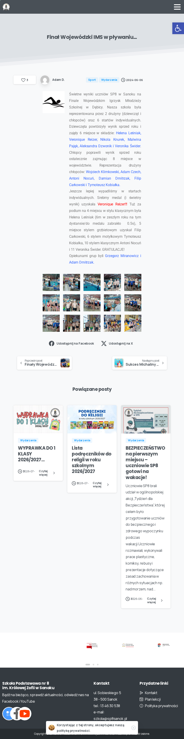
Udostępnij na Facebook (75, 343)
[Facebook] (17, 713)
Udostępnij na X (121, 343)
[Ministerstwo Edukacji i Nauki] (128, 645)
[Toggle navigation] (177, 7)
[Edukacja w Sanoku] (164, 645)
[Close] (133, 728)
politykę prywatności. (73, 730)
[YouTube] (24, 713)
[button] (178, 28)
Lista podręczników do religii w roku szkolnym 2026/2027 (92, 460)
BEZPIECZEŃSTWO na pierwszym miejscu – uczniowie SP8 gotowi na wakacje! (145, 463)
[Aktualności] (9, 713)
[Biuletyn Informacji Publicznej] (92, 646)
